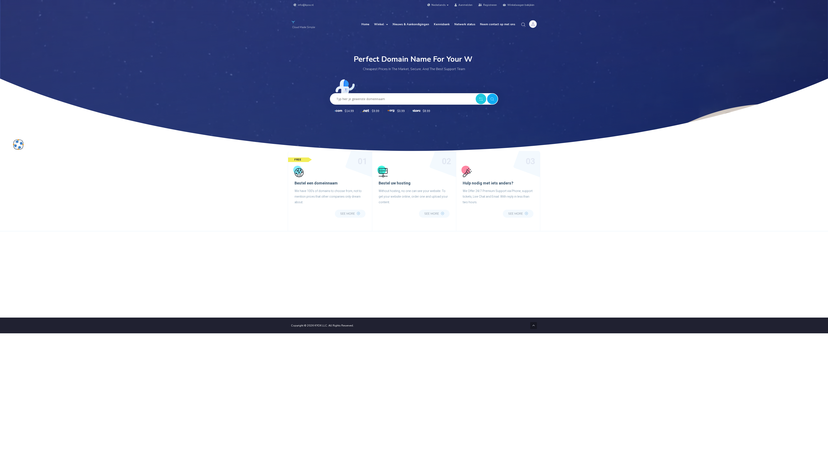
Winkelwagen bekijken (520, 5)
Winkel (380, 24)
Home (365, 24)
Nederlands (438, 5)
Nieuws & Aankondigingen (411, 24)
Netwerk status (464, 24)
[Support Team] (18, 144)
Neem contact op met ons (497, 24)
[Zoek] (492, 99)
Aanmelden (465, 5)
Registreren (490, 5)
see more (348, 214)
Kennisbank (442, 24)
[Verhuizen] (481, 99)
